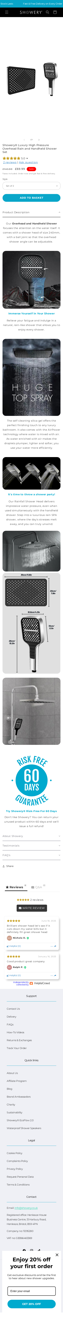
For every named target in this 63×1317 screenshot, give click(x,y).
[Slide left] (24, 140)
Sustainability (14, 1112)
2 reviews (9, 162)
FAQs (10, 1024)
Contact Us (13, 1008)
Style (5, 179)
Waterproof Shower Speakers (24, 1128)
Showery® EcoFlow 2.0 (20, 1120)
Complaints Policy (17, 1161)
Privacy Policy (15, 1168)
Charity (11, 1104)
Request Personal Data (20, 1176)
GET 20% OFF (31, 1304)
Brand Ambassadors (19, 1096)
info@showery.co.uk (26, 1207)
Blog (9, 1088)
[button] (6, 12)
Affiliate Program (17, 1081)
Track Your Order (17, 1048)
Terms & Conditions (18, 1184)
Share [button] (10, 866)
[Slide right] (39, 140)
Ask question (28, 162)
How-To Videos (15, 1032)
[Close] (57, 1255)
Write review (33, 908)
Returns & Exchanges (19, 1040)
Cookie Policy (14, 1153)
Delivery (11, 1016)
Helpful (13, 946)
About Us (12, 1073)
